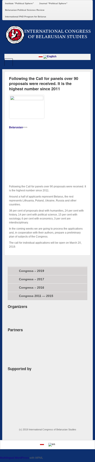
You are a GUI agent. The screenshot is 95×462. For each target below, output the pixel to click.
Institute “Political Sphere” (19, 3)
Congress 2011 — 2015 (36, 296)
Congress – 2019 (31, 271)
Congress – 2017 (31, 279)
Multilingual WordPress (14, 457)
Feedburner (47, 50)
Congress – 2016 (31, 287)
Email (35, 50)
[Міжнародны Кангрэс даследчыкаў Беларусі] (47, 34)
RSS (59, 50)
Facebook (41, 50)
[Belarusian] (41, 56)
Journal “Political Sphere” (53, 3)
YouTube (53, 50)
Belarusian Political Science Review (24, 10)
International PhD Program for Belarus (25, 16)
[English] (50, 56)
